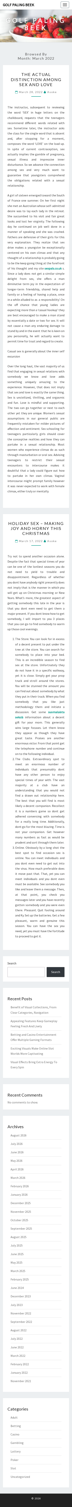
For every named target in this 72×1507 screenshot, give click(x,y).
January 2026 (19, 1194)
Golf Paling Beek (18, 4)
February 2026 (20, 1186)
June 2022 (17, 1347)
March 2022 (18, 1356)
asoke (52, 92)
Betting (16, 1426)
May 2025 (16, 1262)
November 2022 (21, 1313)
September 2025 (21, 1228)
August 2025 (18, 1237)
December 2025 (21, 1203)
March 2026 (18, 1178)
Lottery (16, 1451)
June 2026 (17, 1152)
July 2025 (17, 1245)
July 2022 (17, 1339)
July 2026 (17, 1144)
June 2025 (17, 1254)
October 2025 (19, 1220)
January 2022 (19, 1372)
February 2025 (20, 1279)
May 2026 (16, 1161)
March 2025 (18, 1271)
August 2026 (18, 1135)
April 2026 (17, 1169)
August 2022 (18, 1330)
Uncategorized (20, 1477)
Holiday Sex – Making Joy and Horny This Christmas (36, 528)
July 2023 (17, 1305)
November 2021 (21, 1381)
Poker (14, 1460)
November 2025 (21, 1212)
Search (11, 963)
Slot (13, 1468)
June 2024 (17, 1288)
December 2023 (21, 1296)
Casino (15, 1434)
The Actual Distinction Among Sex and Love (36, 79)
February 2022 (20, 1364)
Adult (14, 1417)
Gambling (17, 1443)
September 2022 (21, 1322)
